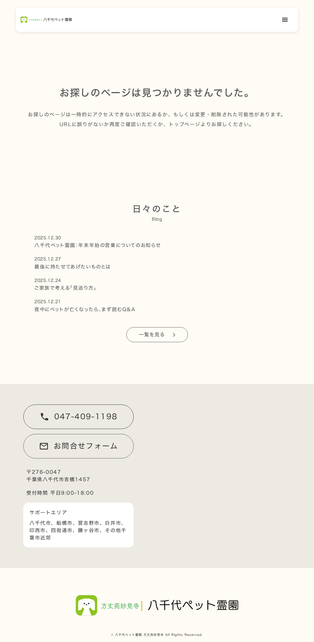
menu (285, 19)
